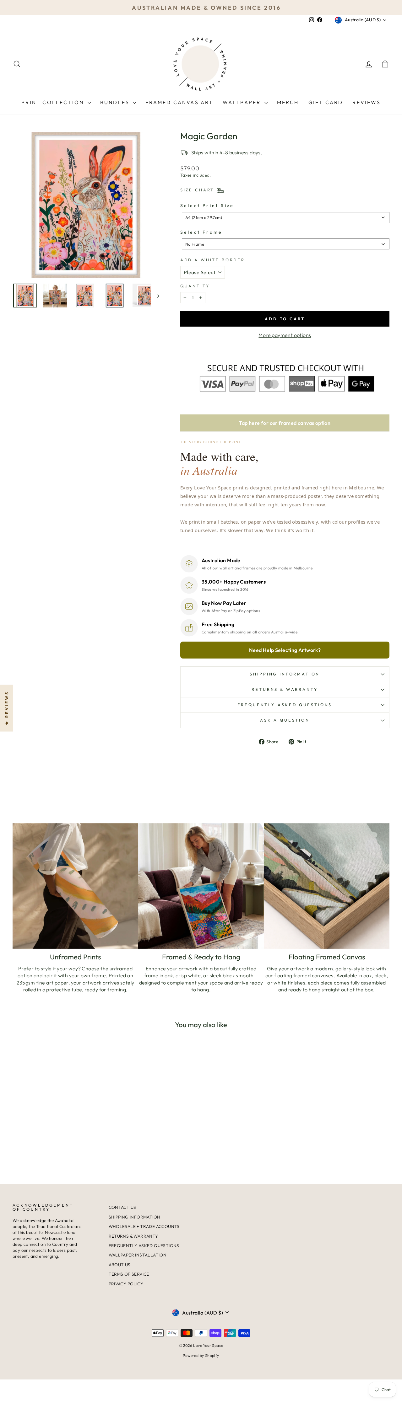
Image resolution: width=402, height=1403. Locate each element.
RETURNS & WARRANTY (133, 1236)
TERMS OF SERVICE (129, 1274)
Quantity (195, 285)
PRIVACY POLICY (126, 1284)
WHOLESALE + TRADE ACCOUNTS (144, 1226)
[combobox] (285, 217)
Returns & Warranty (285, 689)
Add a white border (212, 259)
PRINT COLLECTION (53, 102)
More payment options (284, 335)
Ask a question (285, 720)
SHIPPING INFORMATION (285, 673)
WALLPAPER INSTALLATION (138, 1255)
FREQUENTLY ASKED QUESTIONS (144, 1245)
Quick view (57, 1125)
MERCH (288, 102)
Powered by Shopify (201, 1355)
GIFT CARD (325, 102)
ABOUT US (120, 1264)
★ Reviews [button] (6, 708)
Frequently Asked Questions (284, 704)
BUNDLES (116, 102)
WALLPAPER (243, 102)
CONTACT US (122, 1207)
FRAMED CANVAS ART (179, 102)
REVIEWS (366, 102)
